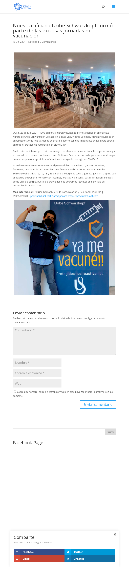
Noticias (32, 41)
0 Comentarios (48, 41)
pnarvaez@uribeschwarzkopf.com (48, 196)
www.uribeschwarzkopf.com (83, 196)
